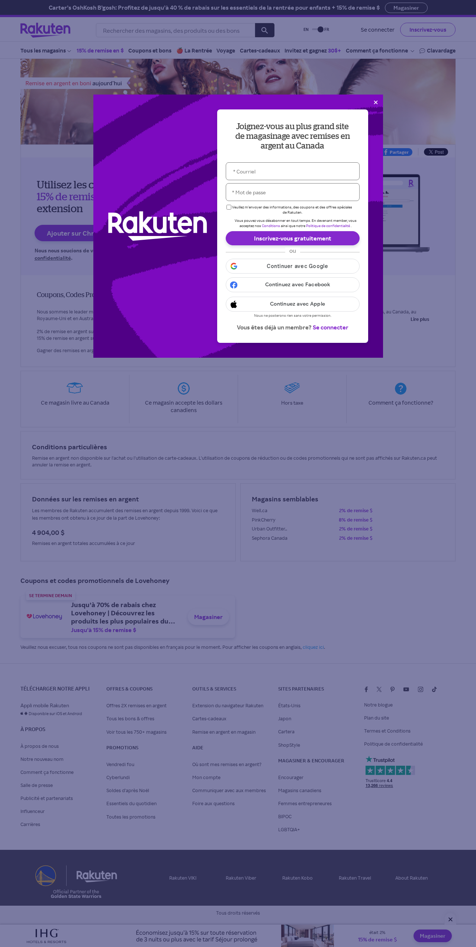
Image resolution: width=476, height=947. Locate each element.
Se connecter (330, 327)
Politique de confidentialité (328, 225)
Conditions (271, 225)
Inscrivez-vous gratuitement (292, 238)
